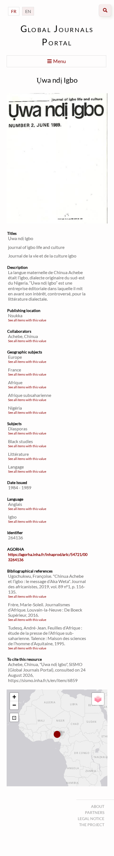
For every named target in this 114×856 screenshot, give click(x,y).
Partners (94, 812)
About (97, 806)
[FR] (14, 5)
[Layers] (98, 699)
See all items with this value (27, 320)
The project (91, 824)
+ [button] (14, 696)
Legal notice (91, 818)
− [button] (14, 705)
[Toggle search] (105, 10)
